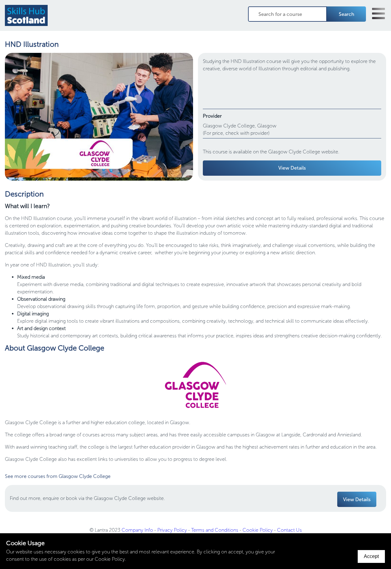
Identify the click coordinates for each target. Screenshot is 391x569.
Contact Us (289, 530)
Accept (371, 556)
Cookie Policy (258, 530)
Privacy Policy (172, 530)
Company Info (137, 530)
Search (346, 14)
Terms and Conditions (214, 530)
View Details (292, 168)
